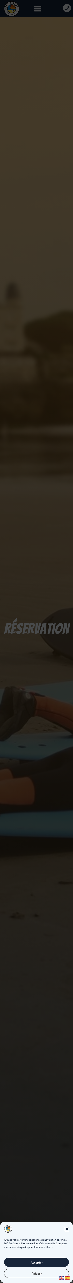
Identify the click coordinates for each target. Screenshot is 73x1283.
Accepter (37, 1262)
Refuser (37, 1273)
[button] (67, 1229)
